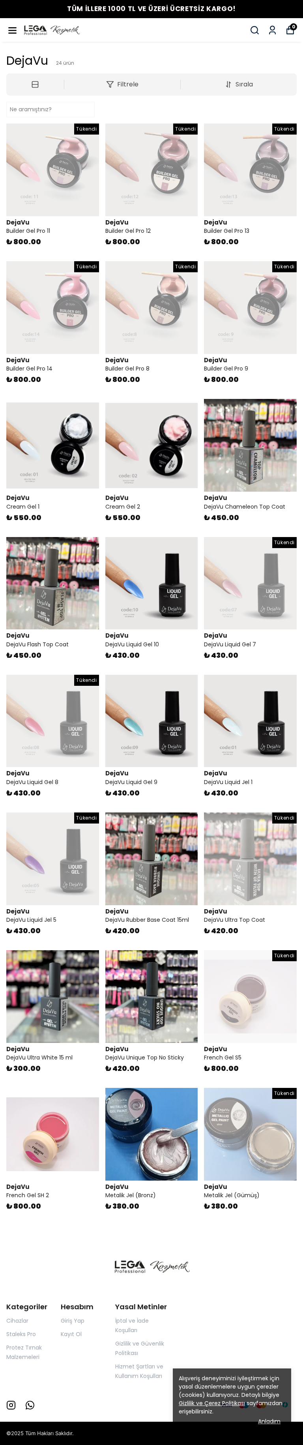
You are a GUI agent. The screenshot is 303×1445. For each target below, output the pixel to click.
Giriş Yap (72, 1321)
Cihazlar (17, 1321)
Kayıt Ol (71, 1334)
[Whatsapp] (30, 1405)
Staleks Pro (21, 1334)
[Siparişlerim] (272, 30)
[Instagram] (11, 1405)
